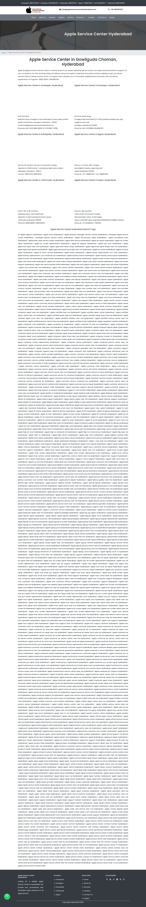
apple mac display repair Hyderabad (57, 584)
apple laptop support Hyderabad (78, 555)
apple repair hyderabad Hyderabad (33, 773)
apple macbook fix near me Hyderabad (34, 650)
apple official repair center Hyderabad (106, 716)
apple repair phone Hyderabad (72, 779)
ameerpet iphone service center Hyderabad (54, 237)
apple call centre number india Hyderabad (52, 264)
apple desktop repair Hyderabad (114, 393)
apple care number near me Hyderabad (93, 288)
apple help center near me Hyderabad (48, 429)
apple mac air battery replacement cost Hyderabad (69, 558)
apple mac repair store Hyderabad (32, 605)
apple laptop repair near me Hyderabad (45, 534)
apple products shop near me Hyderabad (49, 755)
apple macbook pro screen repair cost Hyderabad (38, 665)
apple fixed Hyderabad (37, 423)
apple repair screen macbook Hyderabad (82, 782)
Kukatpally (59, 887)
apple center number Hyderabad (50, 306)
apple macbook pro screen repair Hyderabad (108, 662)
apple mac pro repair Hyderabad (109, 590)
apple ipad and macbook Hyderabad (69, 462)
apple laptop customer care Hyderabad (44, 519)
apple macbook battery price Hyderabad (34, 644)
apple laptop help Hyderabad (115, 522)
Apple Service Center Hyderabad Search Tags (73, 229)
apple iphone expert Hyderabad (72, 480)
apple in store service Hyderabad (60, 459)
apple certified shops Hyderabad (83, 321)
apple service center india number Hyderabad (68, 836)
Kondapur (59, 883)
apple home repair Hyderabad (40, 438)
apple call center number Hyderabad (98, 261)
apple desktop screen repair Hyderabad (70, 396)
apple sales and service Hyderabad (47, 809)
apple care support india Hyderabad (87, 300)
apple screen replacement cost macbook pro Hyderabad (57, 815)
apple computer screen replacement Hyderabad (38, 342)
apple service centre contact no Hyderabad (84, 857)
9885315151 (72, 3)
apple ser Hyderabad (118, 815)
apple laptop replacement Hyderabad (111, 537)
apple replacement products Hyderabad (57, 806)
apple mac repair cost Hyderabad (90, 599)
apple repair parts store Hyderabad (43, 779)
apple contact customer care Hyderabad (81, 354)
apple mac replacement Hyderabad (102, 605)
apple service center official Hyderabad (44, 851)
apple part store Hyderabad (61, 728)
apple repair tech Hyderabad (104, 800)
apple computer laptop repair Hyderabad (110, 327)
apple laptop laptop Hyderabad (84, 525)
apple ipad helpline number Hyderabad (63, 465)
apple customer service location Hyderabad (104, 378)
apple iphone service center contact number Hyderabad (99, 492)
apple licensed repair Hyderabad (107, 555)
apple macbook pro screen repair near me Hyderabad (82, 665)
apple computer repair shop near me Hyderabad (102, 333)
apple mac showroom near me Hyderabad (104, 617)
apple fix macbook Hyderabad (104, 414)
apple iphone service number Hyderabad (105, 501)
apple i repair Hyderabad (117, 444)
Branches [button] (80, 17)
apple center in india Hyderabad (103, 303)
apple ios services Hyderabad (41, 462)
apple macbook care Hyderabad (114, 644)
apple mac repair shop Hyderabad (75, 602)
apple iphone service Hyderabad (60, 492)
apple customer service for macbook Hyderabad (64, 375)
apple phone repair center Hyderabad (49, 734)
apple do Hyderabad (36, 405)
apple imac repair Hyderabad (57, 450)
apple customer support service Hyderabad (84, 387)
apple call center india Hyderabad (32, 261)
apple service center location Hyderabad (105, 836)
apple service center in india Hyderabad (106, 833)
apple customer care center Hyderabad (34, 357)
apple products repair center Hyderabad (57, 749)
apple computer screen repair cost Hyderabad (66, 339)
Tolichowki (59, 891)
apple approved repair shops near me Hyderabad (106, 246)
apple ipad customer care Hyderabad (102, 462)
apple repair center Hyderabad (45, 764)
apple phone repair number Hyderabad (83, 734)
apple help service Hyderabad (64, 435)
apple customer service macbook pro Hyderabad (77, 381)
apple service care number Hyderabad (68, 821)
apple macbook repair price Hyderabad (34, 680)
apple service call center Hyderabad (112, 818)
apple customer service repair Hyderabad (86, 384)
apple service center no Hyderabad (113, 845)
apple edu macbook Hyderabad (32, 408)
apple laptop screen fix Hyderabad (59, 540)
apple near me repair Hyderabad (92, 710)
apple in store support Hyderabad (90, 459)
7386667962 (87, 3)
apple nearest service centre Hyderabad (98, 713)
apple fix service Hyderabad (48, 420)
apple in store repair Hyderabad (31, 459)
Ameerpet (59, 879)
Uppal (57, 894)
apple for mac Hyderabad (29, 426)
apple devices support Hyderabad (113, 399)
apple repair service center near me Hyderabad (69, 785)
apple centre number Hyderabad (75, 309)
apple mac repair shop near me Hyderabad (109, 602)
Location (91, 17)
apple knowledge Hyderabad (66, 513)
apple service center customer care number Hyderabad (84, 827)
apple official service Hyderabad (58, 719)
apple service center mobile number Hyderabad (65, 839)
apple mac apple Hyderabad (94, 563)
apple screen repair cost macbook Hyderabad (48, 812)
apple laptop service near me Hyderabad (57, 549)
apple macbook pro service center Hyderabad (91, 668)
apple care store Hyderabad (110, 297)
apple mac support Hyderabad (114, 620)
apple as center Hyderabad (104, 249)
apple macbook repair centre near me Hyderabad (38, 677)
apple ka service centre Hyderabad (112, 510)
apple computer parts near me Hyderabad (36, 330)
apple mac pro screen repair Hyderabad (105, 593)
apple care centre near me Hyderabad (94, 270)
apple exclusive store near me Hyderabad (65, 408)
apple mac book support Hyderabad (73, 575)
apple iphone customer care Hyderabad (105, 477)
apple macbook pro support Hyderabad (110, 671)
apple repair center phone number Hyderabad (37, 767)
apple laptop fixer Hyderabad (90, 522)
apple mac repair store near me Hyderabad (67, 605)
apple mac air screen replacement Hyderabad (96, 560)
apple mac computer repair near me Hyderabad (66, 578)
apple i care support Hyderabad (48, 444)
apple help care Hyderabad (71, 426)
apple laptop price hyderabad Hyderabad (62, 528)
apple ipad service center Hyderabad (51, 468)
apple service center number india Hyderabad (74, 848)
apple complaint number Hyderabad (112, 321)
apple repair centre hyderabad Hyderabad (75, 767)
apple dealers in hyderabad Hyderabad (56, 393)
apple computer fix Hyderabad (60, 324)
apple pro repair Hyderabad (115, 737)
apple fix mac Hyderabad (51, 414)
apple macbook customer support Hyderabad (73, 647)
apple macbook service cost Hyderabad (87, 692)
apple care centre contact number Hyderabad (58, 270)
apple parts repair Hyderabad (115, 728)
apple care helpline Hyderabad (41, 276)
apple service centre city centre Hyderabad (46, 857)
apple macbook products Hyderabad (33, 674)
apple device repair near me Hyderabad (80, 399)
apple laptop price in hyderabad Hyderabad (98, 528)
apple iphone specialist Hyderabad (101, 504)
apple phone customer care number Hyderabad (96, 731)
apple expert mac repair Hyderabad (100, 408)
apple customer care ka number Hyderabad (36, 360)
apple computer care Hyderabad (31, 324)
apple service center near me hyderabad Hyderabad (39, 845)
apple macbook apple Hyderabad (80, 641)
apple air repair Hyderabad (102, 240)
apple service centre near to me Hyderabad (109, 863)
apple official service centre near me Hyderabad (88, 722)
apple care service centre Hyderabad (61, 294)
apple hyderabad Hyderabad (41, 441)
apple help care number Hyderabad (98, 426)
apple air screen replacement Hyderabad (52, 243)
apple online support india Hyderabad (46, 725)
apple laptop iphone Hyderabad (56, 525)
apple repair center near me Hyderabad (110, 764)
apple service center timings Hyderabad (48, 854)
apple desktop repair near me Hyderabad (35, 396)
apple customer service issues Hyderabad (66, 378)
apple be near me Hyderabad (30, 258)
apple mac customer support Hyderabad (99, 581)
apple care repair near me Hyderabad (79, 291)
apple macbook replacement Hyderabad (66, 683)
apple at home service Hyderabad (48, 252)
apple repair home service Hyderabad (113, 770)
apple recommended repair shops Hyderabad (88, 758)
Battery (70, 17)
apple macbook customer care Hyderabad (35, 647)
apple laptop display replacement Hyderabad (108, 519)
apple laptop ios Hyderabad (29, 525)
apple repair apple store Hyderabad (43, 761)
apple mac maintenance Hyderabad (79, 590)
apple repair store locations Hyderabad (78, 794)
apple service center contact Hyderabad (67, 824)
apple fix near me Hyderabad (77, 417)
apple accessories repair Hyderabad (90, 237)
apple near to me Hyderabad (66, 713)
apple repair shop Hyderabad (100, 788)
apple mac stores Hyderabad (88, 620)
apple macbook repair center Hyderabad (67, 674)
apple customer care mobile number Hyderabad (76, 360)
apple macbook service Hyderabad (42, 689)
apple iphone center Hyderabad (114, 474)
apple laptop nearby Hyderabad (31, 528)
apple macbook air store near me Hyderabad (46, 641)
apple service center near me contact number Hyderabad (103, 842)
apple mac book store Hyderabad (43, 575)
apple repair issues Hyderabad (61, 773)
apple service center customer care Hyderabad (38, 827)
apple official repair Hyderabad (75, 716)
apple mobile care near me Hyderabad (92, 698)
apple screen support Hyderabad (95, 815)
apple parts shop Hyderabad (30, 731)
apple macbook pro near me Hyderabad (111, 656)
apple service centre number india (31, 866)
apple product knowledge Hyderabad (71, 743)
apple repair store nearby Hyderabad (81, 797)
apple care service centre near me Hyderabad (97, 294)
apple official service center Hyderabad (88, 719)
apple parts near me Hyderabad (87, 728)
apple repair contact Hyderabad (108, 767)
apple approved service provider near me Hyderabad (69, 249)
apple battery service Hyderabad (80, 255)
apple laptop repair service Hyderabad (79, 534)
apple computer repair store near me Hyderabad (68, 336)
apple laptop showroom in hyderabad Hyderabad (50, 552)
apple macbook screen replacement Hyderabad (72, 686)
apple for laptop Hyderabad (116, 423)
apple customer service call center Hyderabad (88, 369)
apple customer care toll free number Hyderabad (79, 363)
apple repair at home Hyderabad (103, 761)
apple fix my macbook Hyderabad (49, 417)
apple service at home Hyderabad (51, 818)
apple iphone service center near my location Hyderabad (53, 498)
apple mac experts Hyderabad (85, 584)
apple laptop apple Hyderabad (31, 516)
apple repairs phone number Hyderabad (110, 803)
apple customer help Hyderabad (65, 366)
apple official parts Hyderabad (48, 716)
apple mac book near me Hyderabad (56, 569)
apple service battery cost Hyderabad (81, 818)
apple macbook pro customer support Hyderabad (86, 653)
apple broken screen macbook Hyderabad (110, 258)
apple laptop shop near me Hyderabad (91, 549)
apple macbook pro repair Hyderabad (33, 659)
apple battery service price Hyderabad (111, 255)
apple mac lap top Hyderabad (56, 587)
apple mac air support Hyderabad (65, 563)
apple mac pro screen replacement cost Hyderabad (74, 596)
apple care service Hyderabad (109, 291)
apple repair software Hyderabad (85, 791)
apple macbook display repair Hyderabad (110, 647)
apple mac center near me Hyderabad (106, 575)
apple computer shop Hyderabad (50, 348)
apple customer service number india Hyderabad (48, 384)
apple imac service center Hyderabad (44, 456)
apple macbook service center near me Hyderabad (49, 692)
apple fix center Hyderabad (40, 411)
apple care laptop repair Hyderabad (107, 279)
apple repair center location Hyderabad (76, 764)
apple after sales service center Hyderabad (46, 240)
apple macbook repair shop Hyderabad (105, 680)
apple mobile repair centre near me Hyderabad (95, 701)
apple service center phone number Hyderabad (81, 851)
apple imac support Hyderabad (114, 456)
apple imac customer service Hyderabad (100, 447)
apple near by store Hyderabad (41, 710)
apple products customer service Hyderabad (72, 746)
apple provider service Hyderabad (32, 758)
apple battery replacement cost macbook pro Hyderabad (41, 255)
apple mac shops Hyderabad (74, 617)
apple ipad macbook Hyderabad (93, 465)
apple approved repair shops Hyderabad (67, 246)
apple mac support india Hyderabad (33, 623)
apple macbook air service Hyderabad (98, 635)
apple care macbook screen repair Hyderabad (94, 282)
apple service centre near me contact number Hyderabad (67, 863)
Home (33, 17)
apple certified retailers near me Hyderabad (74, 318)
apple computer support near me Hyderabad (48, 351)
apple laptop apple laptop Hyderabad (62, 516)
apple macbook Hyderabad (84, 626)
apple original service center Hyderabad (79, 725)
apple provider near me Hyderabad (112, 755)
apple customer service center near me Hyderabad (55, 372)
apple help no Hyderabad (39, 435)
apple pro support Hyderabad (92, 740)
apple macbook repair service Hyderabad (70, 680)
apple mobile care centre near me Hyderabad (56, 698)
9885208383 (120, 3)
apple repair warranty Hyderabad (49, 803)
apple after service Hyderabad (77, 240)
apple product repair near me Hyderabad (105, 743)
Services (52, 17)
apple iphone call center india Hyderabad (45, 474)
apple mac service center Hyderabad (44, 614)
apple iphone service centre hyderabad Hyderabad (100, 498)
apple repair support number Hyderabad (74, 800)
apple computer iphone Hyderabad (77, 327)
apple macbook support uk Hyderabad (47, 695)
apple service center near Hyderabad (101, 839)
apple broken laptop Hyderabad (78, 258)
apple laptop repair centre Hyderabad (51, 531)
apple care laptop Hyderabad (77, 279)
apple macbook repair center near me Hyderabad (106, 674)
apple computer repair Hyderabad (69, 330)
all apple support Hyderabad (30, 234)
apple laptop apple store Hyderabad (95, 516)
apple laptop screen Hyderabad (31, 540)
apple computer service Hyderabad (76, 342)
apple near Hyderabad (102, 707)
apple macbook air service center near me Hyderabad (67, 638)
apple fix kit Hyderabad (86, 411)
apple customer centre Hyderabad (34, 366)
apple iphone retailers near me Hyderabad (105, 489)
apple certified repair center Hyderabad (97, 312)
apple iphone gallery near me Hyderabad (104, 480)
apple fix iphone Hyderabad (63, 411)
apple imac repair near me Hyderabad (88, 450)
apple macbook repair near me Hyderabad (110, 677)
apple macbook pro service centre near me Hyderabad (70, 671)
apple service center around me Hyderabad (104, 821)
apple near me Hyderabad (66, 710)
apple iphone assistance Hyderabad (92, 471)
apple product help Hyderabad (41, 743)
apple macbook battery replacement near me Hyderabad (76, 644)
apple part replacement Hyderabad (33, 728)
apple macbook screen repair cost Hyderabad (103, 683)
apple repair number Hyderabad (97, 776)
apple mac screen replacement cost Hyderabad (89, 611)
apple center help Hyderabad (76, 303)
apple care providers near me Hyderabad (46, 291)
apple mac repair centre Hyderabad (59, 599)
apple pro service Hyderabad (66, 740)
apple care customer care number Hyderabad (52, 273)
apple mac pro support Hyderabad (112, 596)
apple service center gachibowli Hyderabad (57, 830)
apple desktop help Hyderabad (86, 393)
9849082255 (53, 3)
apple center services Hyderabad (108, 306)
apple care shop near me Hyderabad (82, 297)
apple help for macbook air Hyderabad (61, 432)
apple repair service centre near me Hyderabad (109, 785)
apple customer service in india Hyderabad (104, 375)
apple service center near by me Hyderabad (59, 842)
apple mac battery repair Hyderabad (74, 566)
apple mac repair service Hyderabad (44, 602)
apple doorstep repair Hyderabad (60, 405)
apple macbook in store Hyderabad (99, 650)
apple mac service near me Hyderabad (44, 617)
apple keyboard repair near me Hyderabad (35, 513)
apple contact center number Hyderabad (46, 354)
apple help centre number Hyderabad (112, 429)
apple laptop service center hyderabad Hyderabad (49, 546)
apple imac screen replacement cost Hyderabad (89, 453)
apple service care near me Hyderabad (34, 821)
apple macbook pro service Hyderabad (55, 668)
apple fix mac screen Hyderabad (76, 414)
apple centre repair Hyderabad (102, 309)
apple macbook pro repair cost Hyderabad (67, 659)
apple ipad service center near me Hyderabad (87, 468)
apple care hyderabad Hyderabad (102, 276)
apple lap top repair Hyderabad (92, 513)
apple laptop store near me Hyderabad (45, 555)
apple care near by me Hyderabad (69, 285)
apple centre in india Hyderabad (48, 309)
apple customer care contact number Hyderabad (72, 357)
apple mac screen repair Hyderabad (50, 608)
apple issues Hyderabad (86, 510)
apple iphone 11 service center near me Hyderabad (55, 471)
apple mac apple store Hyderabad (43, 566)
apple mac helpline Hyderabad (30, 587)
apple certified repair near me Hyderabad (64, 315)
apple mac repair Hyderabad (30, 599)
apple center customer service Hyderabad (45, 303)
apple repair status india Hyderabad (44, 794)
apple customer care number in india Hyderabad (37, 363)
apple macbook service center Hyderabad (75, 689)
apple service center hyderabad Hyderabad (71, 833)
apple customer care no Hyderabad (112, 360)
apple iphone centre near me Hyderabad (70, 477)
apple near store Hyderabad (41, 713)
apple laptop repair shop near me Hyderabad (36, 537)
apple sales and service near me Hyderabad (84, 809)
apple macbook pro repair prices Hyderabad (104, 659)
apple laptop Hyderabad (117, 513)
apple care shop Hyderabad (53, 297)
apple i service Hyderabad (29, 447)
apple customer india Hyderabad (95, 366)
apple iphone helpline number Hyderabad (63, 483)
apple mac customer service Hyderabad (63, 581)
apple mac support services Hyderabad (101, 623)
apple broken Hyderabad (53, 258)
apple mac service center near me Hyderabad (79, 614)
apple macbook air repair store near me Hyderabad (89, 632)
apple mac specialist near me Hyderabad (58, 620)
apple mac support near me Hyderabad (66, 623)
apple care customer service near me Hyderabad (93, 273)
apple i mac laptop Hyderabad (93, 444)
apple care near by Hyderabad (41, 285)
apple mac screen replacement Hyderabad (47, 611)
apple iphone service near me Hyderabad (70, 501)
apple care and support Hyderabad (85, 264)
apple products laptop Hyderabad (107, 746)
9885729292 (34, 3)
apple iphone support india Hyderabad (63, 507)
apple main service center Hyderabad (80, 695)
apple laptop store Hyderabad (86, 552)
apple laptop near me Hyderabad (113, 525)
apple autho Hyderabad (74, 252)
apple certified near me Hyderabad (64, 312)
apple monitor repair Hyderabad (78, 707)
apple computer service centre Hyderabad (46, 345)
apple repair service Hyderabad (114, 782)
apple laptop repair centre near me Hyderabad (87, 531)
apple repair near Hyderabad (41, 776)
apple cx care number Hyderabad (81, 390)
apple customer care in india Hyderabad (110, 357)
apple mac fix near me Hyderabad (113, 584)
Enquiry (112, 17)
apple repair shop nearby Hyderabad (53, 791)
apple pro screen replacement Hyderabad (35, 740)
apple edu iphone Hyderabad (116, 405)
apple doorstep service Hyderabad (89, 405)
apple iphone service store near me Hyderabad (65, 504)
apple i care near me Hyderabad (102, 441)
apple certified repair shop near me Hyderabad (102, 315)
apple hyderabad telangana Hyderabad (70, 441)
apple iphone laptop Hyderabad (96, 483)
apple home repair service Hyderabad (69, 438)
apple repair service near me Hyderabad (35, 788)
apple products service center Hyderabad (80, 752)
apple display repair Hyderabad (55, 402)
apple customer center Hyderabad (114, 363)
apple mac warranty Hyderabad (58, 626)
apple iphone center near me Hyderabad (35, 477)
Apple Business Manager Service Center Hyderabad (85, 234)
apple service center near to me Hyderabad (79, 845)
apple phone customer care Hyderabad (59, 731)
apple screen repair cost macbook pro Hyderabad (89, 812)
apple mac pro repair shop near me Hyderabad (68, 593)
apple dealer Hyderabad (107, 390)
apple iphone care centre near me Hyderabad (81, 474)
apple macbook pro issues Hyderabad (77, 656)
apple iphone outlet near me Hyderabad (74, 486)
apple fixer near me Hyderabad (60, 423)
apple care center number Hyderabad (67, 267)
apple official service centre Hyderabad (51, 722)
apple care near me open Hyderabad (58, 288)
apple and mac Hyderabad (109, 243)
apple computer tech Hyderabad (82, 351)
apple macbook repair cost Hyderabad (75, 677)
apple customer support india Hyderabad (46, 387)
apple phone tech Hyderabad (41, 737)
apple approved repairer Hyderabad (32, 249)
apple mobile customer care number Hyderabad (53, 701)
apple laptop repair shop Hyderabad (112, 534)
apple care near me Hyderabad (98, 285)
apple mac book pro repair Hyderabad (88, 569)
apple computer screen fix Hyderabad (106, 336)
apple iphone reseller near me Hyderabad (69, 489)
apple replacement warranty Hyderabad (91, 806)
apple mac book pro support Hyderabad (51, 572)
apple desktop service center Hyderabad (105, 396)
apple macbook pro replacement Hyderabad (69, 662)
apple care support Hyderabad (58, 300)
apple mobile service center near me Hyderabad (73, 704)
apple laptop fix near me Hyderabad (32, 522)
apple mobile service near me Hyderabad (46, 707)
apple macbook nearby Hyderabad (49, 653)
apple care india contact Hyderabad (48, 279)
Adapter (61, 17)
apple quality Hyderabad (57, 758)
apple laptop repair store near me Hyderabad (75, 537)
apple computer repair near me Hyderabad (104, 330)
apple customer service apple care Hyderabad (48, 369)
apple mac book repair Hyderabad (85, 572)
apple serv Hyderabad (27, 818)
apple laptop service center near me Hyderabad (90, 546)
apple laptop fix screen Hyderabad (63, 522)
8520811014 (101, 3)
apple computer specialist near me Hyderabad (86, 348)
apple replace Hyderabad (28, 806)
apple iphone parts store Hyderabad (107, 486)
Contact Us (102, 17)
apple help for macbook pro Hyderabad (94, 432)
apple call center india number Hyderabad (64, 261)
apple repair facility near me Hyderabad (55, 770)
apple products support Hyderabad (82, 755)
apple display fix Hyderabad (29, 402)
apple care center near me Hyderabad (35, 267)
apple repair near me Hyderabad (68, 776)
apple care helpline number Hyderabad (71, 276)
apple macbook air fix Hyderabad (86, 629)
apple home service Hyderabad (99, 438)
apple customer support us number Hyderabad (47, 390)
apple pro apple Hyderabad (91, 737)
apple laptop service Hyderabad (89, 543)
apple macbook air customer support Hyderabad (49, 629)
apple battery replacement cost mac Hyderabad (106, 252)
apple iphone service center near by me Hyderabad (76, 495)
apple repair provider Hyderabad (49, 782)
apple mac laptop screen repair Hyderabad (45, 590)
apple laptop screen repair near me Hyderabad (53, 543)
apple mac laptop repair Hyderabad (85, 587)
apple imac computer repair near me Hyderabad (61, 447)
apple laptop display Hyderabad (75, 519)
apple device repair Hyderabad (50, 399)
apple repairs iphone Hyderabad (78, 803)
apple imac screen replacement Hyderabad (47, 453)
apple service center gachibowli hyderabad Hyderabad (99, 830)
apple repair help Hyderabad (84, 770)
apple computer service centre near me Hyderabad (86, 345)
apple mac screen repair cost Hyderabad (83, 608)
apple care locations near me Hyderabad (57, 282)
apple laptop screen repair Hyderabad (89, 540)
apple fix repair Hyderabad (102, 417)
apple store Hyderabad (53, 234)
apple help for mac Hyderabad (30, 432)
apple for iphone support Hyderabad (89, 423)
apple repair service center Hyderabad (33, 785)
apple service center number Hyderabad (35, 848)
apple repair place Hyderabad (99, 779)
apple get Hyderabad (50, 426)
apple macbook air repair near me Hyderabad (47, 632)
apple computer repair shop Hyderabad (65, 333)
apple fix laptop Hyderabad (108, 411)
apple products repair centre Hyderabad (92, 749)
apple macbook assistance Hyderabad (111, 641)
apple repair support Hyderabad (42, 800)
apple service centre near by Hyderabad (98, 860)
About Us (42, 17)
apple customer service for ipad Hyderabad (96, 372)
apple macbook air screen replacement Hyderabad (60, 635)
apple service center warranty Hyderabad (84, 854)
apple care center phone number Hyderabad (103, 267)
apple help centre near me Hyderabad (80, 429)
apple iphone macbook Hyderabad (42, 486)
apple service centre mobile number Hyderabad (60, 860)
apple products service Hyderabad (47, 752)
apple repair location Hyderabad (89, 773)
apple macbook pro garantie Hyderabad (44, 656)
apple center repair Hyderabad (79, 306)
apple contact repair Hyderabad (113, 354)
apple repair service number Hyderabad (70, 788)
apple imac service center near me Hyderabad (80, 456)
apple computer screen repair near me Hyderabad (107, 339)
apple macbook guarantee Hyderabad (67, 650)
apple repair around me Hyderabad (73, 761)
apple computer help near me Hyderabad (45, 327)
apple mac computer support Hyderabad (105, 578)
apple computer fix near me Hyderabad (92, 324)
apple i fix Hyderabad (70, 444)
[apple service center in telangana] (35, 10)
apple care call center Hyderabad (114, 264)
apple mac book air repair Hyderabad (106, 566)
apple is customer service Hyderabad (58, 510)
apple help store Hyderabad (91, 435)
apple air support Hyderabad (84, 243)
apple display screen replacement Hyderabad (87, 402)
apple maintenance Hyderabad (109, 695)
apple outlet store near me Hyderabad (112, 725)
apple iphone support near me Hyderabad (98, 507)
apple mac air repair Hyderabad (105, 558)
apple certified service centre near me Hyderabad (48, 321)
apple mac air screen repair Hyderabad (60, 560)
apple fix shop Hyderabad (73, 420)
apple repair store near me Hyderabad (45, 797)
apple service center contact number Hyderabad (106, 824)
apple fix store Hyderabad (96, 420)
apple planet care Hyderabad (66, 737)
